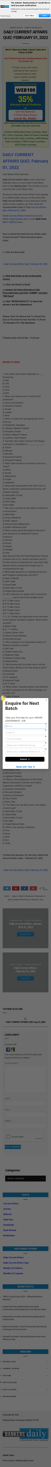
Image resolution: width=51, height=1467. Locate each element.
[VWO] (10, 16)
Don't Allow (29, 15)
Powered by (4, 16)
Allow (44, 15)
